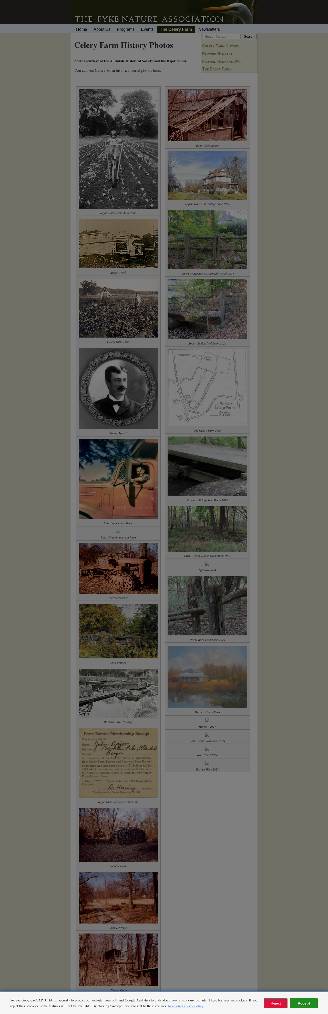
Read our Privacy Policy (185, 1005)
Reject (276, 1003)
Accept (304, 1003)
